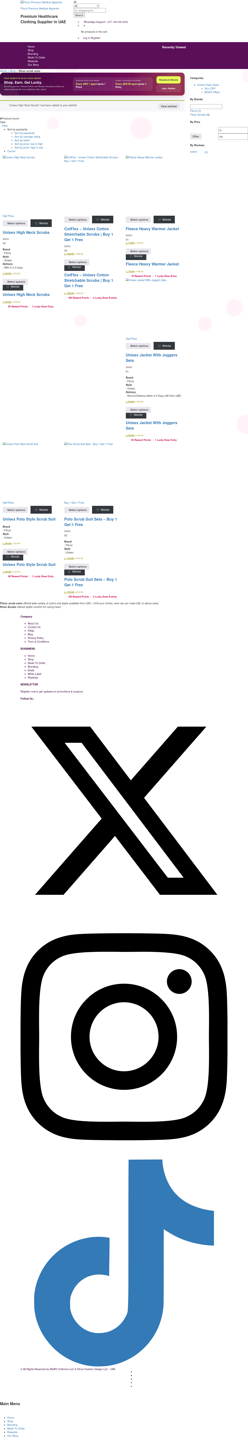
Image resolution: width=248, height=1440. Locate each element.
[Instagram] (124, 1154)
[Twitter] (124, 913)
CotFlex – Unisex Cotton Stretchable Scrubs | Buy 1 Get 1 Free (88, 234)
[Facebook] (22, 705)
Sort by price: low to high (29, 144)
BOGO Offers (212, 92)
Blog (30, 634)
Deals (31, 670)
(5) (199, 152)
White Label (34, 674)
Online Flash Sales (208, 85)
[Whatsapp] (22, 1157)
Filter (196, 136)
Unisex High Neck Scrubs (26, 232)
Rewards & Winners (168, 79)
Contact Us (34, 627)
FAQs (31, 630)
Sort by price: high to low (29, 147)
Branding (33, 54)
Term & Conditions (38, 641)
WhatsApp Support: (95, 22)
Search (79, 15)
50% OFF (210, 88)
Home (31, 46)
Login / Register (169, 88)
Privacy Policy (36, 638)
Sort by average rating (27, 136)
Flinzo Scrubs (198, 114)
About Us (33, 623)
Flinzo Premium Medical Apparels (40, 8)
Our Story (33, 64)
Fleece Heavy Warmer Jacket (152, 228)
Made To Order (36, 57)
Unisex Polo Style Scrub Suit (29, 519)
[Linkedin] (22, 917)
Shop (31, 50)
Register (95, 38)
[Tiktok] (124, 1365)
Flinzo (193, 111)
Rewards (33, 61)
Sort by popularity (25, 133)
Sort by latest (22, 140)
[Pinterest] (24, 917)
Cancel (11, 151)
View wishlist (169, 106)
